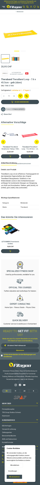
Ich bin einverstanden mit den (20, 355)
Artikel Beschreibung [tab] (9, 163)
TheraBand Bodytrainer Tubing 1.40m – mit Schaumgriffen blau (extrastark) (10, 148)
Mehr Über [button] (6, 403)
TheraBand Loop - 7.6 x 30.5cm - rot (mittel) (30, 148)
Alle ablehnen (14, 465)
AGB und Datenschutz (9, 439)
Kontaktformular (7, 442)
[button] (24, 7)
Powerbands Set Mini (10, 243)
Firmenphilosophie (8, 409)
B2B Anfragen (6, 426)
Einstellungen (12, 471)
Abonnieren (20, 350)
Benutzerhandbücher (9, 436)
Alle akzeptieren (14, 477)
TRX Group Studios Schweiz (11, 412)
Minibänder (20, 11)
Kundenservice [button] (8, 420)
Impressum (6, 416)
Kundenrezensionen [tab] (24, 164)
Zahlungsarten (7, 432)
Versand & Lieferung (9, 429)
